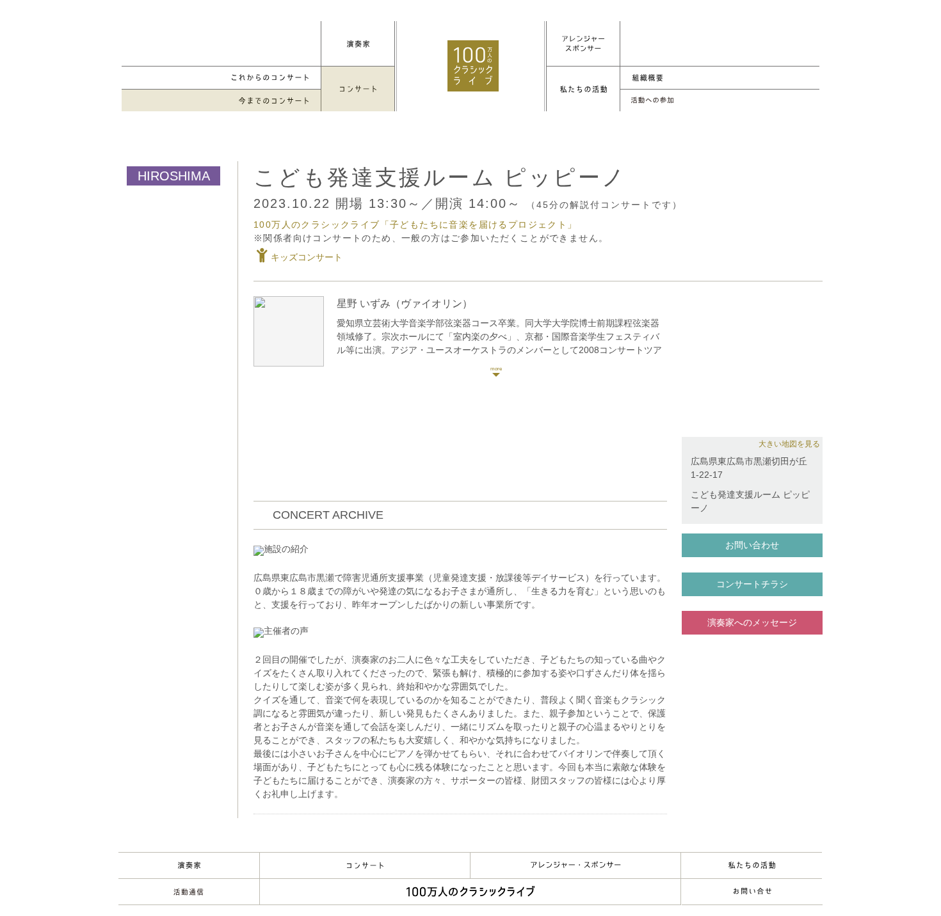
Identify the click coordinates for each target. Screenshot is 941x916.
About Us (751, 865)
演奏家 (188, 865)
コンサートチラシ (752, 584)
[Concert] (357, 89)
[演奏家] (357, 43)
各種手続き (719, 101)
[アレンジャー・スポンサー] (583, 43)
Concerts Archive (221, 101)
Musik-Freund (188, 891)
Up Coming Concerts (221, 78)
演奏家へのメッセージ (752, 622)
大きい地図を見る (789, 443)
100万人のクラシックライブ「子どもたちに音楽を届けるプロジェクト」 (415, 224)
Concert (365, 865)
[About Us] (583, 89)
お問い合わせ (752, 545)
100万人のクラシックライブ (473, 65)
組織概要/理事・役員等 (719, 78)
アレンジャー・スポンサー (575, 865)
